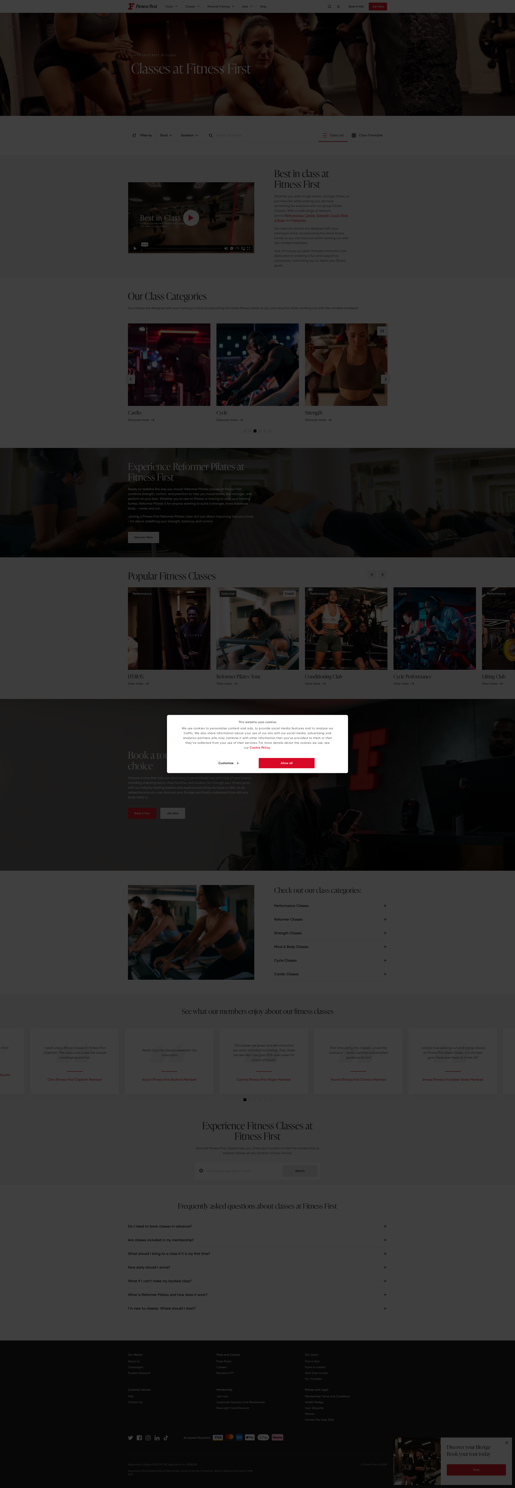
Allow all (287, 763)
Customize (226, 763)
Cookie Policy (260, 747)
